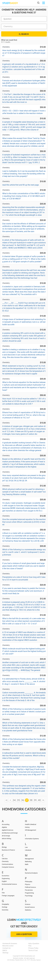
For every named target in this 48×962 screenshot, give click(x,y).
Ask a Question (24, 934)
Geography (5, 904)
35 (18, 800)
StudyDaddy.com (29, 956)
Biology (4, 847)
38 (31, 800)
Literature (28, 850)
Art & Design (6, 836)
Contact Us (6, 948)
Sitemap (5, 953)
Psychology (29, 896)
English (4, 881)
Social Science (30, 907)
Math (26, 864)
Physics (27, 884)
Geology (4, 907)
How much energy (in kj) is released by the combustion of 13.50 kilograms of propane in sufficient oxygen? (23, 53)
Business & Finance (8, 850)
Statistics (28, 910)
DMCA (4, 950)
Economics (5, 876)
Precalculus (29, 890)
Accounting (5, 824)
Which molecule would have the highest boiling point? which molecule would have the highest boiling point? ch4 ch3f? (24, 651)
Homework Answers (9, 943)
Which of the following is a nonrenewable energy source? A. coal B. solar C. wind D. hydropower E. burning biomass (24, 552)
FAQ (29, 946)
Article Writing (6, 838)
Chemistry (5, 861)
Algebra (4, 827)
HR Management (30, 830)
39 (35, 800)
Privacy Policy (33, 948)
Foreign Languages (8, 895)
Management (29, 859)
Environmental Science (9, 884)
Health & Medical (30, 824)
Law (26, 847)
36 (22, 800)
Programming (29, 893)
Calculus (5, 858)
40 (39, 800)
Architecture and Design (10, 833)
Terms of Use (33, 950)
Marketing (28, 861)
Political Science (30, 887)
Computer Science (8, 867)
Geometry (5, 910)
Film (3, 893)
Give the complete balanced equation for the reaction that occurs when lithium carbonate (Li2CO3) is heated (24, 522)
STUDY (10, 3)
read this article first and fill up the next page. (20, 185)
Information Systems (32, 839)
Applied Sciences (7, 830)
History (27, 827)
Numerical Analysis (31, 873)
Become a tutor (8, 946)
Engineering (6, 878)
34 (14, 800)
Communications (7, 864)
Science (27, 904)
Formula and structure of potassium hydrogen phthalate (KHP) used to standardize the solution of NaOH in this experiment (23, 83)
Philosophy (28, 881)
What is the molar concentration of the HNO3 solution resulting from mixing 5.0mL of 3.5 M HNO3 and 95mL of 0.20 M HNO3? (23, 196)
